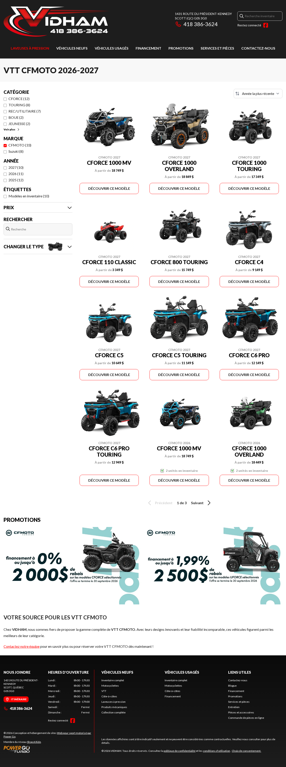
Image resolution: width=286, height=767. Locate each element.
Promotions (180, 48)
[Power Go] (49, 749)
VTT (103, 691)
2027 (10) (15, 167)
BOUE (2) (15, 117)
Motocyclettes (110, 685)
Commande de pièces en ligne (246, 717)
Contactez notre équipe (22, 646)
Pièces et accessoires (241, 712)
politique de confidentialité (180, 750)
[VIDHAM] (57, 21)
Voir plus (9, 129)
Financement (148, 48)
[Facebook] (265, 25)
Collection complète (113, 712)
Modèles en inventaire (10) (28, 196)
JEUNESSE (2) (19, 123)
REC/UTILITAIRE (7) (24, 111)
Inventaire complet (112, 680)
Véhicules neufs (72, 48)
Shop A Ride (34, 742)
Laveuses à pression (30, 48)
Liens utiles (239, 672)
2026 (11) (15, 173)
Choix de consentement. (246, 750)
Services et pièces (217, 48)
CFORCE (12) (18, 98)
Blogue (232, 685)
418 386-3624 (200, 24)
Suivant (197, 503)
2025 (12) (15, 180)
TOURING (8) (19, 105)
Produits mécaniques (114, 707)
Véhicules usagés (111, 48)
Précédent (163, 503)
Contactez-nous (258, 48)
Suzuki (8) (15, 151)
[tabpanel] (69, 696)
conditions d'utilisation (216, 750)
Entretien (234, 707)
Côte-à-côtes (109, 696)
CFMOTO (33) (19, 145)
